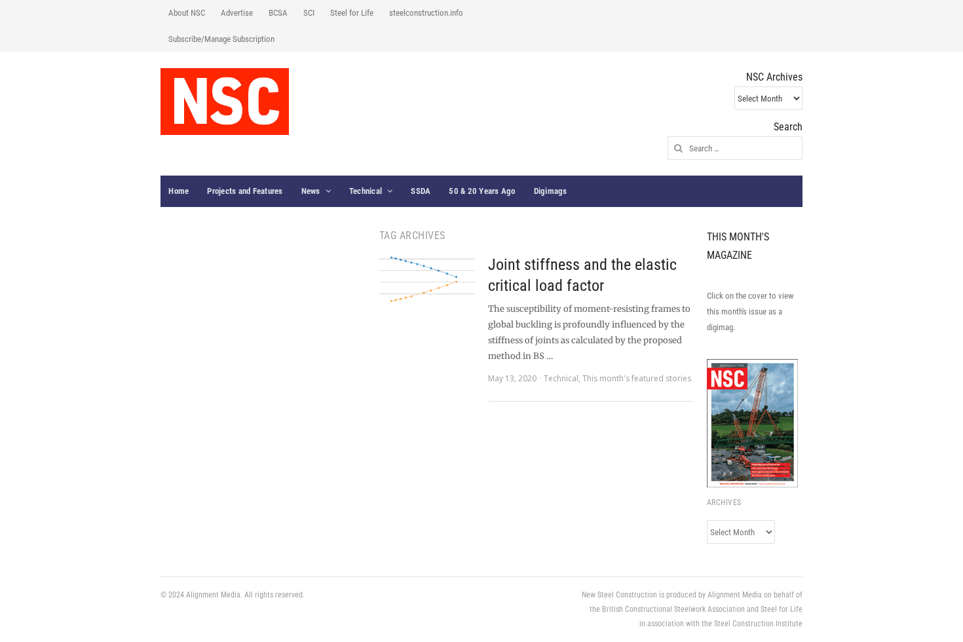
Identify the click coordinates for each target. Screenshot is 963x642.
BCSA (278, 13)
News (310, 191)
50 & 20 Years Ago (482, 191)
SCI (308, 13)
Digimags (550, 191)
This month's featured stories (636, 378)
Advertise (237, 13)
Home (178, 191)
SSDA (420, 191)
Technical (365, 191)
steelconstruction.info (426, 13)
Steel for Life (351, 13)
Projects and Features (244, 191)
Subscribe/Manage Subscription (221, 39)
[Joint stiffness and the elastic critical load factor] (427, 279)
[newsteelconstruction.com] (224, 101)
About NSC (186, 13)
